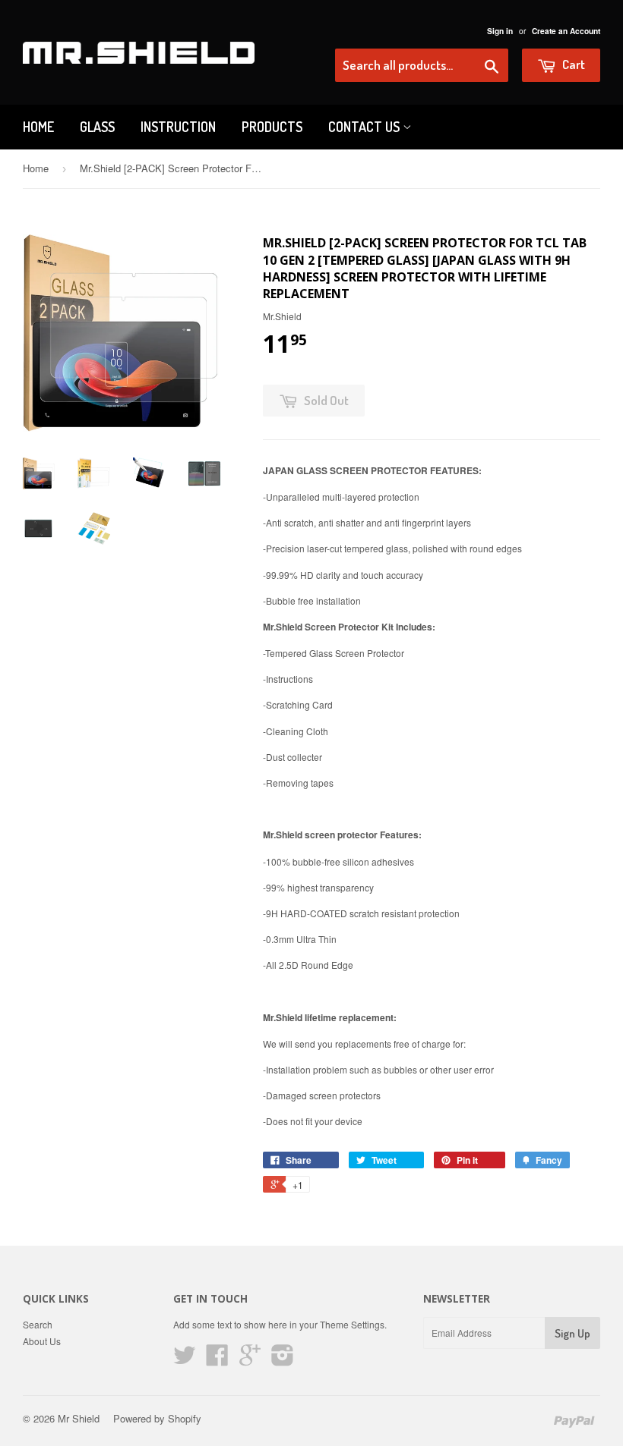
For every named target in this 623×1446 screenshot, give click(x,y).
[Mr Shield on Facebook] (217, 1359)
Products (272, 126)
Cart (572, 64)
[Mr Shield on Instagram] (282, 1359)
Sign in (500, 31)
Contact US (365, 126)
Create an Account (566, 31)
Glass (97, 126)
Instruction (178, 126)
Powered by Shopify (157, 1418)
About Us (42, 1340)
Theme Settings (352, 1324)
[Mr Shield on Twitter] (184, 1359)
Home (38, 126)
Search (37, 1324)
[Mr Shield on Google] (250, 1359)
